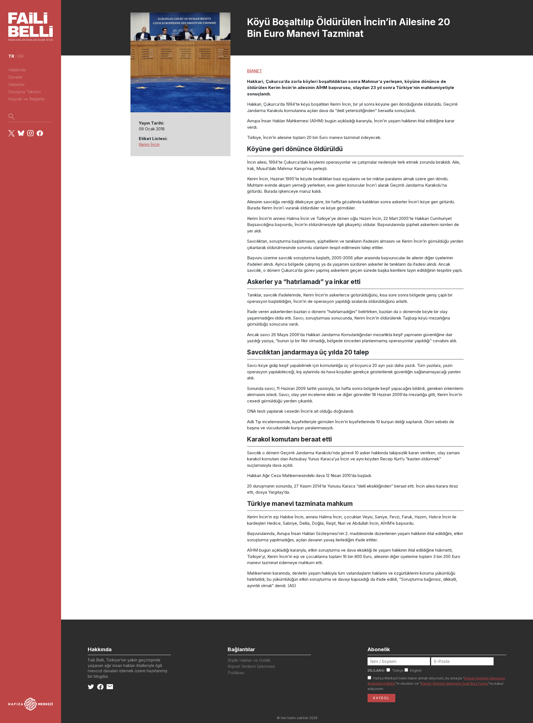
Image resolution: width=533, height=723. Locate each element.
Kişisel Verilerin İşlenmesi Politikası (251, 669)
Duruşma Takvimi (24, 91)
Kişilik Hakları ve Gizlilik (249, 660)
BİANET (254, 70)
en (20, 56)
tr (11, 56)
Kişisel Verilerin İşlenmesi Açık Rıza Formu (454, 683)
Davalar (15, 77)
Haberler (16, 84)
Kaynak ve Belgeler (26, 99)
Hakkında (17, 69)
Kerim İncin (149, 144)
